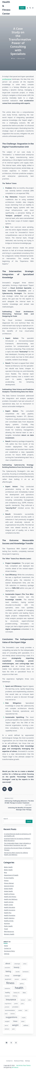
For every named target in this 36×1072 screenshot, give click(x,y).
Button (22, 8)
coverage (16, 975)
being (8, 971)
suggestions (11, 1017)
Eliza (14, 58)
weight (15, 1025)
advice (24, 963)
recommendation (10, 1010)
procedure (15, 1007)
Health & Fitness (9, 894)
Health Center (8, 905)
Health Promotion (9, 915)
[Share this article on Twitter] (10, 789)
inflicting (15, 996)
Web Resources (9, 931)
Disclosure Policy (9, 951)
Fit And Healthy (9, 878)
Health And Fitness (10, 897)
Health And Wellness (10, 899)
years (13, 1029)
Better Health (8, 867)
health (19, 988)
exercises (24, 979)
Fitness (6, 880)
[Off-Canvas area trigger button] (33, 8)
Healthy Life (16, 992)
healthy (7, 992)
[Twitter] (11, 1042)
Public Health (8, 926)
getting (22, 983)
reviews (20, 1010)
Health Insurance (9, 910)
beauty (16, 967)
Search (6, 819)
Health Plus (7, 913)
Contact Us (7, 948)
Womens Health (9, 934)
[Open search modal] (30, 8)
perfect (16, 1003)
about (7, 963)
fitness (10, 983)
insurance (11, 999)
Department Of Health (11, 875)
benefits (18, 971)
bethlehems (26, 971)
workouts (7, 1029)
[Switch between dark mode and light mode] (27, 8)
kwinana (23, 1000)
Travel (6, 929)
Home (6, 946)
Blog (5, 872)
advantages (17, 963)
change (7, 975)
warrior (6, 1025)
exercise (17, 979)
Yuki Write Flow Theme (23, 1065)
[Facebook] (6, 1042)
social (6, 1013)
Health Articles (8, 902)
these (15, 1021)
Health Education (9, 907)
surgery (23, 1017)
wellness (25, 1025)
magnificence (8, 1003)
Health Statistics (9, 918)
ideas (24, 992)
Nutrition (7, 923)
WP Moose (15, 1067)
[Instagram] (16, 1042)
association (7, 967)
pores (22, 1003)
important (7, 996)
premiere (7, 1007)
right (26, 1010)
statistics (12, 1013)
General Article (9, 886)
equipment (8, 979)
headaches (7, 988)
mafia (29, 1000)
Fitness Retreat (9, 883)
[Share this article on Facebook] (4, 789)
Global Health (8, 888)
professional (6, 79)
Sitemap (6, 954)
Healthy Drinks (8, 921)
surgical (7, 1021)
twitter (22, 1021)
